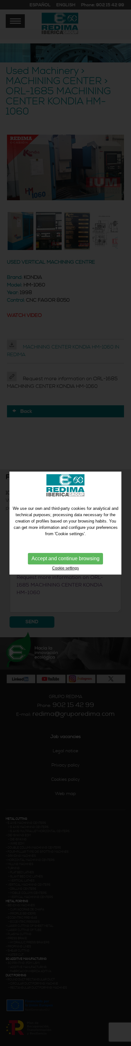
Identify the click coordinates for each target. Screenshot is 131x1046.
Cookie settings (65, 568)
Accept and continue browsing (65, 558)
